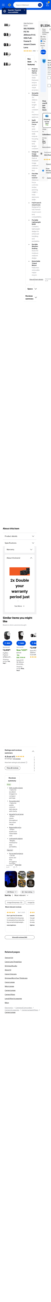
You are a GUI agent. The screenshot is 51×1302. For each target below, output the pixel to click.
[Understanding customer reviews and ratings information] (26, 762)
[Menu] (4, 5)
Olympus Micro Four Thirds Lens (16, 978)
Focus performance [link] (16, 853)
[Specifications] (33, 543)
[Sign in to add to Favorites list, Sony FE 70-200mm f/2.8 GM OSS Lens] (36, 634)
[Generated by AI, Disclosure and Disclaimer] (14, 867)
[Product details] (33, 536)
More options (46, 147)
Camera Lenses (10, 990)
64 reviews (17, 759)
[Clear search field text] (36, 5)
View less (18, 865)
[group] (34, 50)
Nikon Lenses (9, 986)
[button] (30, 62)
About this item (11, 528)
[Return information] (41, 48)
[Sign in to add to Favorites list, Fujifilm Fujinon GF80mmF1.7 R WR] (9, 634)
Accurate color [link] (14, 801)
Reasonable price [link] (15, 827)
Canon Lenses (10, 982)
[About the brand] (31, 558)
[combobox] (28, 5)
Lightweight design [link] (16, 838)
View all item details (36, 279)
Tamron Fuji (9, 958)
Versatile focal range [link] (16, 814)
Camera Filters (10, 994)
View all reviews (12, 768)
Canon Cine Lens (10, 974)
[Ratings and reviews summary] (33, 750)
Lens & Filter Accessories (13, 998)
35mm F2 (8, 970)
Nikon (7, 1003)
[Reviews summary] (37, 51)
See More (18, 606)
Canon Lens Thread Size (13, 962)
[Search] (40, 5)
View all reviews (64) (19, 937)
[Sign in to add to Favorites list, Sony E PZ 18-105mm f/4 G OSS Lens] (22, 634)
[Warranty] (31, 549)
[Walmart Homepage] (9, 5)
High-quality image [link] (16, 788)
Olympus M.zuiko (11, 966)
